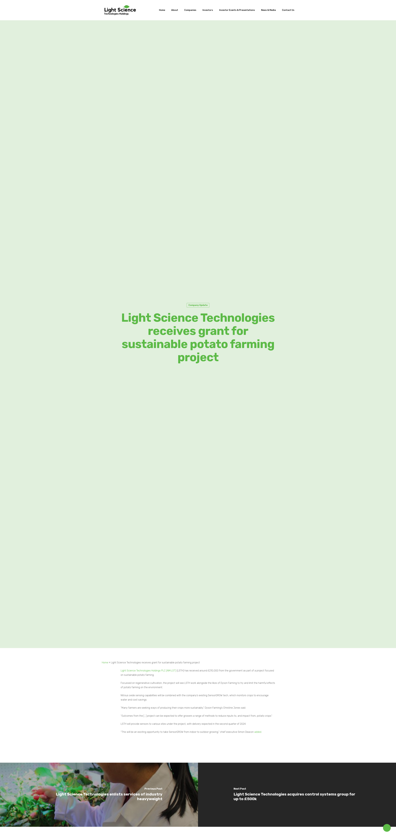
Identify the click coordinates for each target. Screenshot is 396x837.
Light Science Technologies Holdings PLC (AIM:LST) (148, 670)
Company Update (198, 305)
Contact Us (288, 10)
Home (162, 10)
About (174, 10)
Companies (190, 10)
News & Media (268, 10)
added (257, 731)
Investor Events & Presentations (237, 10)
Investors (207, 10)
